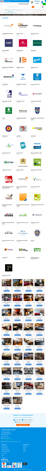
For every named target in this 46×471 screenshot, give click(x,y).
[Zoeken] (33, 7)
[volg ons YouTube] (5, 459)
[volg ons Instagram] (2, 459)
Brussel (12, 12)
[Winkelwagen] (44, 4)
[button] (43, 7)
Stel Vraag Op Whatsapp (23, 424)
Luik (15, 12)
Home (21, 14)
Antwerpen (8, 12)
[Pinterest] (7, 459)
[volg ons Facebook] (3, 459)
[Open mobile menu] (1, 4)
